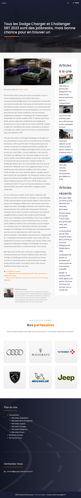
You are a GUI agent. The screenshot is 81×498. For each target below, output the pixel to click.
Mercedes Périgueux (19, 429)
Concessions (14, 415)
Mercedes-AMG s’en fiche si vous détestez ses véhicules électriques (65, 203)
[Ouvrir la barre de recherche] (68, 3)
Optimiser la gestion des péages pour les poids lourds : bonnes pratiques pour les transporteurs (66, 94)
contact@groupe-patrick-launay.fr (20, 471)
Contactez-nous (15, 438)
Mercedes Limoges (19, 426)
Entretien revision (16, 435)
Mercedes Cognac (18, 424)
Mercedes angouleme (20, 418)
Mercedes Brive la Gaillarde (22, 421)
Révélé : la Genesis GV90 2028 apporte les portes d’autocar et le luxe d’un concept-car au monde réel (66, 281)
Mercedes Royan (18, 432)
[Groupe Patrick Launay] (4, 3)
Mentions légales (40, 495)
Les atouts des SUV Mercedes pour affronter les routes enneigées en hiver (66, 121)
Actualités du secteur (13, 271)
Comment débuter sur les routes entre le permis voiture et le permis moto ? (66, 146)
